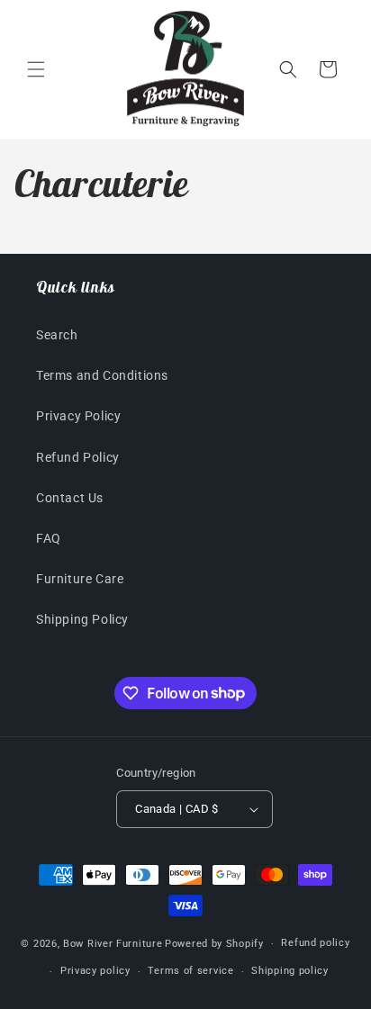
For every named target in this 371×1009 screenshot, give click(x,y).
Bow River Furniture (112, 944)
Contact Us (70, 498)
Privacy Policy (78, 416)
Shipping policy (290, 971)
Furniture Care (79, 579)
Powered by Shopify (214, 944)
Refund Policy (78, 457)
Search (57, 335)
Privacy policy (95, 971)
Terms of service (190, 971)
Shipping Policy (82, 619)
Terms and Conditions (102, 375)
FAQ (48, 538)
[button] (36, 69)
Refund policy (315, 943)
